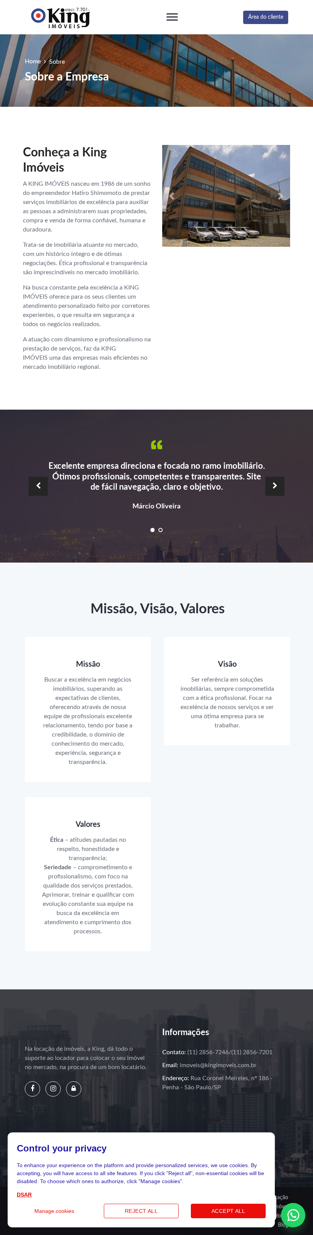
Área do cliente (265, 17)
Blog (283, 1225)
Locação (278, 1197)
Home (33, 61)
